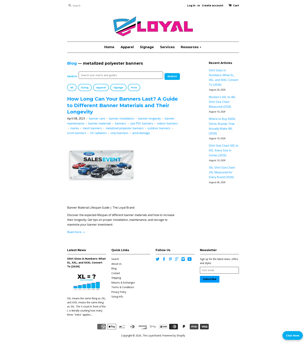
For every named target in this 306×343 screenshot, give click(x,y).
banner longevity (149, 118)
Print (134, 87)
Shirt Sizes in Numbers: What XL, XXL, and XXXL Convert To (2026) (86, 262)
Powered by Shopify (173, 335)
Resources (190, 47)
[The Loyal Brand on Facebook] (164, 259)
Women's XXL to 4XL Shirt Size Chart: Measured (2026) (222, 102)
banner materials (99, 123)
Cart (236, 5)
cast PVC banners (141, 123)
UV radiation (98, 133)
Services (167, 47)
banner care (97, 118)
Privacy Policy (118, 292)
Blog (72, 63)
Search (72, 76)
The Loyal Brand (152, 335)
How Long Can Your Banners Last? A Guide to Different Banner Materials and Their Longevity (122, 105)
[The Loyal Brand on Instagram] (183, 259)
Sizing (85, 87)
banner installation (121, 118)
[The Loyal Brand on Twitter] (158, 259)
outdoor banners (159, 128)
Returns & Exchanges (123, 282)
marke (74, 128)
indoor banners (167, 123)
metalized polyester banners (125, 128)
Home (109, 47)
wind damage (141, 133)
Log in (191, 5)
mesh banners (92, 128)
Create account (212, 5)
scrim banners (76, 133)
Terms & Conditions (122, 287)
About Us (116, 263)
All (71, 87)
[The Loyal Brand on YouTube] (190, 259)
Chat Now (292, 335)
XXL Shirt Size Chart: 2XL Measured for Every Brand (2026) (222, 172)
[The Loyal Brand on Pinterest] (170, 259)
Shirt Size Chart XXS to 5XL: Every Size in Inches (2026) (223, 150)
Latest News (76, 250)
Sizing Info (117, 296)
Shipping (116, 277)
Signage (147, 47)
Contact (115, 273)
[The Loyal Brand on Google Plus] (177, 259)
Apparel (127, 47)
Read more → (76, 232)
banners (120, 123)
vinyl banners (119, 133)
